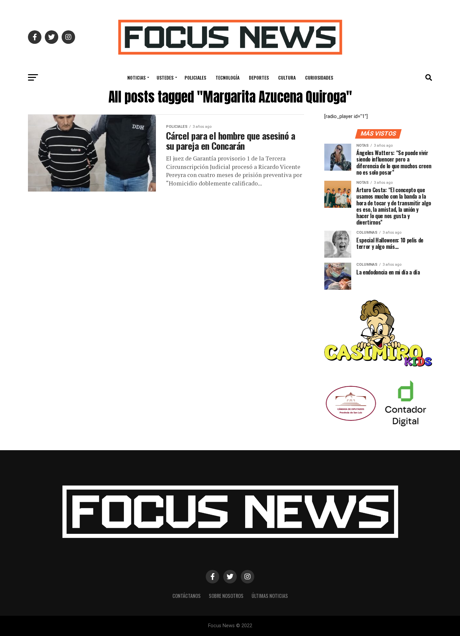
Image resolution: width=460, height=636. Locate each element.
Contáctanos (186, 595)
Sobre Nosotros (226, 595)
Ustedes (165, 77)
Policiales (195, 77)
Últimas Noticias (270, 595)
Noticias (136, 77)
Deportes (259, 77)
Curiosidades (319, 77)
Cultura (287, 77)
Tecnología (227, 77)
